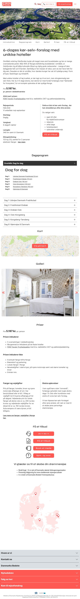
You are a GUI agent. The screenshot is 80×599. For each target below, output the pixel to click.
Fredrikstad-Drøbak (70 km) (22, 179)
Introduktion (9, 42)
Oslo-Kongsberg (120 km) (22, 184)
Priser (57, 42)
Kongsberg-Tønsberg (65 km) (23, 186)
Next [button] (76, 292)
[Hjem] (6, 4)
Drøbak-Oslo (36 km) (20, 181)
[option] (37, 292)
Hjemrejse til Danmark (20, 189)
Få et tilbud (69, 42)
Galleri (47, 42)
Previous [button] (3, 292)
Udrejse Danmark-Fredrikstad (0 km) (25, 176)
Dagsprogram (25, 42)
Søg (39, 4)
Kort (38, 42)
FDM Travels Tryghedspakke (14, 99)
